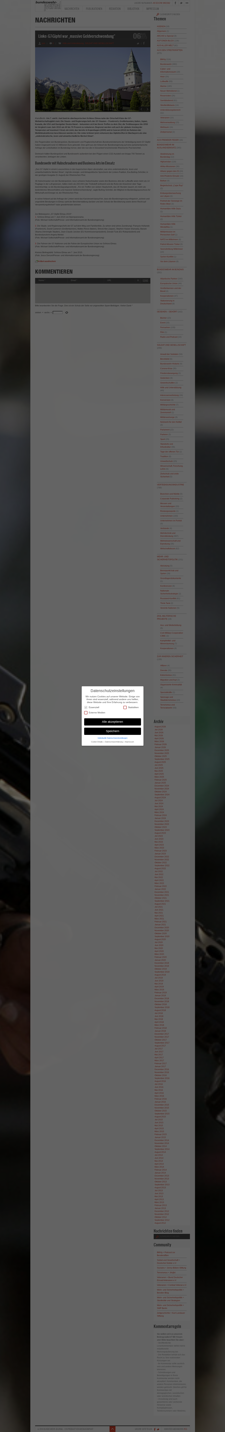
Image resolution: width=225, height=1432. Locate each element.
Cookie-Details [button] (97, 742)
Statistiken (133, 707)
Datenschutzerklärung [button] (114, 742)
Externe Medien (97, 712)
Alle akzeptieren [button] (112, 721)
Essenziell (94, 707)
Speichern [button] (112, 731)
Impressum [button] (129, 742)
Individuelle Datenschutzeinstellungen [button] (112, 738)
